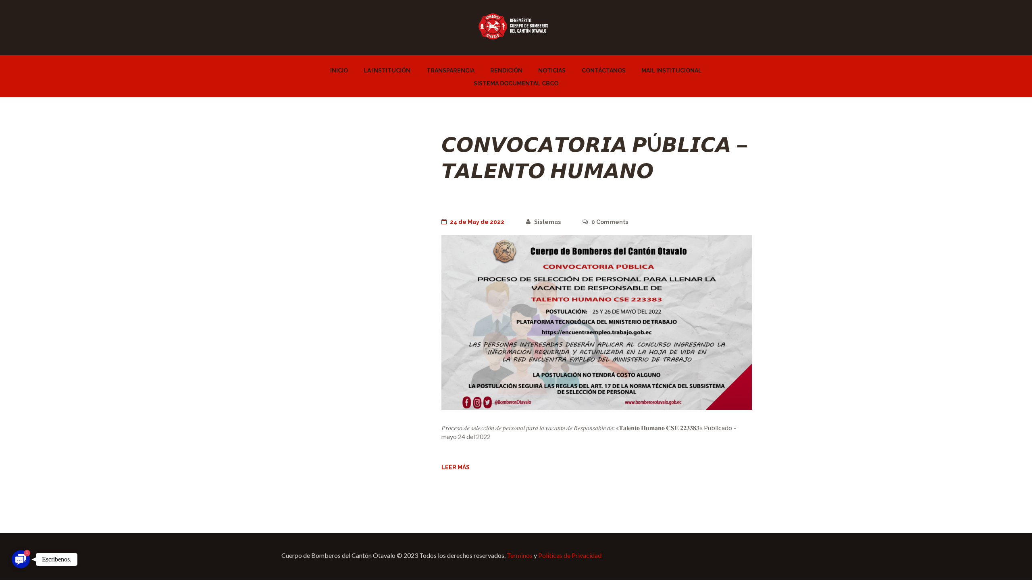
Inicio (339, 70)
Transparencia (450, 70)
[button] (20, 559)
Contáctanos (604, 70)
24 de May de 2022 (477, 222)
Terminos (520, 555)
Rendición (506, 70)
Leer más (455, 467)
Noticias (552, 70)
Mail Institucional (671, 70)
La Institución (387, 70)
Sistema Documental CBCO (516, 83)
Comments (609, 222)
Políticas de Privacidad (569, 555)
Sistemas (547, 222)
